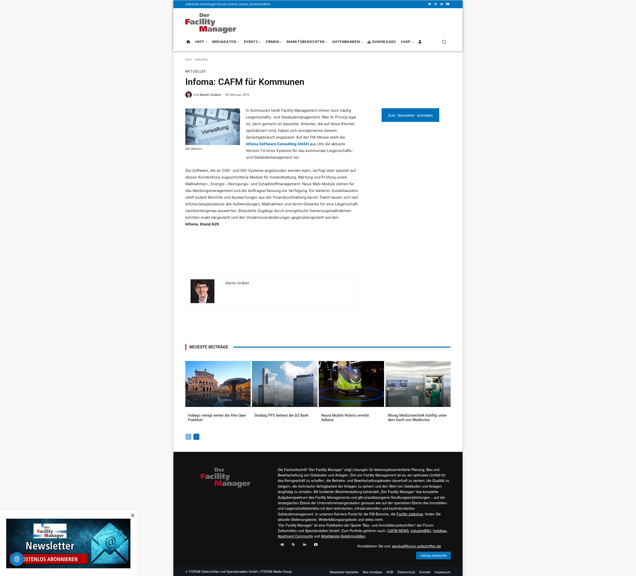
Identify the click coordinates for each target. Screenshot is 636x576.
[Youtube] (448, 4)
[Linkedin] (442, 4)
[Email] (245, 251)
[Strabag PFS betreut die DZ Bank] (284, 384)
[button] (444, 42)
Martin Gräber (210, 94)
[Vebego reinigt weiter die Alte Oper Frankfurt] (218, 384)
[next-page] (196, 436)
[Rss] (436, 4)
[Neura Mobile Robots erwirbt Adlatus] (351, 384)
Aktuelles (201, 59)
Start (188, 59)
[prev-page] (188, 436)
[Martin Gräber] (189, 94)
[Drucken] (256, 251)
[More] (279, 251)
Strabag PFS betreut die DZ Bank (281, 415)
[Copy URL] (268, 251)
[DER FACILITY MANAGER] (212, 23)
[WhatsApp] (222, 251)
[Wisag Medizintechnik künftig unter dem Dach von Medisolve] (418, 384)
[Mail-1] (430, 4)
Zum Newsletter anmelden (410, 115)
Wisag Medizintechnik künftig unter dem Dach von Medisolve (417, 417)
